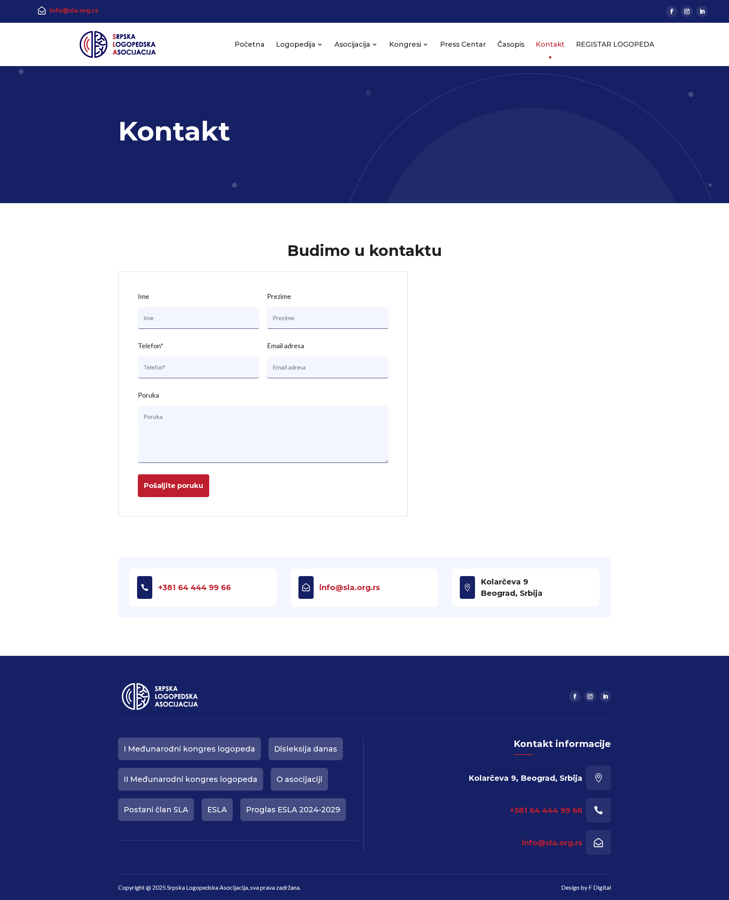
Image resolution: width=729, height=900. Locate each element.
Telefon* (150, 345)
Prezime (279, 296)
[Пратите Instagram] (687, 11)
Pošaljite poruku (173, 486)
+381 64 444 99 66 (194, 587)
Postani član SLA (156, 809)
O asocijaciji (299, 779)
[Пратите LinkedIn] (702, 11)
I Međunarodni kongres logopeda (189, 748)
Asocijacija (352, 44)
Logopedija (296, 44)
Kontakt (550, 44)
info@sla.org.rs (73, 10)
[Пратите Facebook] (671, 11)
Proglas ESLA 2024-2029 (293, 809)
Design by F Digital (586, 887)
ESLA (217, 809)
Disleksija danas (305, 748)
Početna (250, 44)
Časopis (510, 44)
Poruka (148, 395)
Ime (143, 296)
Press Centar (463, 44)
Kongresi (405, 44)
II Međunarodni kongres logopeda (190, 779)
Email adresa (285, 345)
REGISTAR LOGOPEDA (615, 44)
